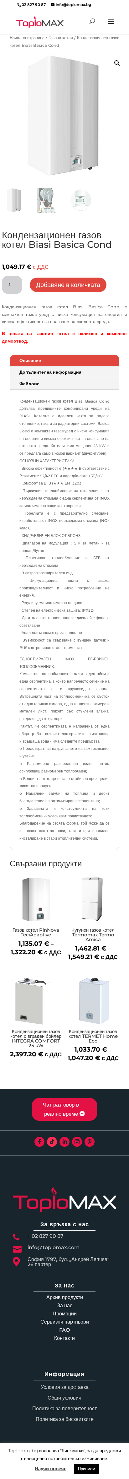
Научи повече (50, 1468)
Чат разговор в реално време (61, 1109)
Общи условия (64, 1398)
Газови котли (61, 37)
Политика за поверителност (64, 1408)
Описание (30, 360)
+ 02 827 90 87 (46, 1236)
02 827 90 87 (34, 4)
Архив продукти (64, 1297)
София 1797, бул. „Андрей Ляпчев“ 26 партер (69, 1261)
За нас (64, 1305)
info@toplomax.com (54, 1247)
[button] (117, 63)
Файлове (29, 384)
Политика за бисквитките (65, 1419)
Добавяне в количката (68, 285)
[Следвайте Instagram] (77, 1142)
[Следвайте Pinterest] (90, 1142)
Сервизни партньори (64, 1322)
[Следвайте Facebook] (39, 1142)
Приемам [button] (86, 1468)
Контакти (64, 1338)
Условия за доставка (65, 1387)
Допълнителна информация (50, 372)
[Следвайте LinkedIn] (64, 1142)
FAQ (64, 1330)
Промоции (65, 1314)
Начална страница (27, 37)
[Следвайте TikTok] (52, 1142)
